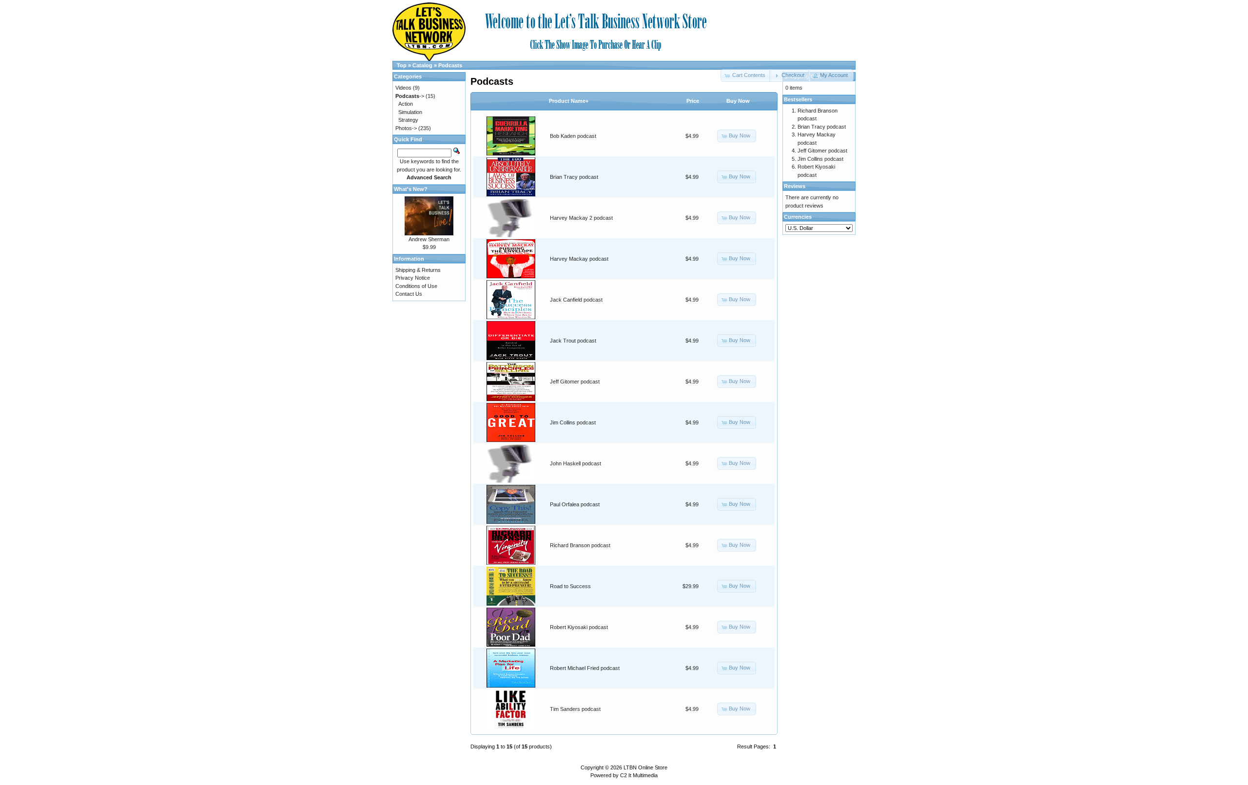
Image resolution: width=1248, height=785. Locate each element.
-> (409, 96)
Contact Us (408, 294)
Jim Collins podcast (573, 422)
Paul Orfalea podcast (575, 504)
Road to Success (570, 586)
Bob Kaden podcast (573, 136)
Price (692, 101)
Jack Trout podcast (573, 341)
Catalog (422, 65)
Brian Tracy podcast (574, 177)
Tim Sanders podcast (575, 709)
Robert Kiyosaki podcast (579, 627)
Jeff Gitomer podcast (575, 381)
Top (402, 65)
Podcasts (450, 65)
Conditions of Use (416, 286)
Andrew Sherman (429, 239)
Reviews (794, 186)
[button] (789, 75)
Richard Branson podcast (580, 545)
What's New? (411, 189)
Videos (403, 88)
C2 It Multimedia (639, 775)
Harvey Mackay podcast (579, 259)
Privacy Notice (412, 278)
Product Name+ (568, 101)
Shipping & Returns (418, 270)
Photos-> (406, 128)
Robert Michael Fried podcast (585, 668)
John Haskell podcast (575, 463)
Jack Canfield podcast (576, 300)
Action (405, 104)
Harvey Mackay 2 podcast (581, 218)
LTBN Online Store (645, 767)
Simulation (410, 112)
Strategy (408, 120)
